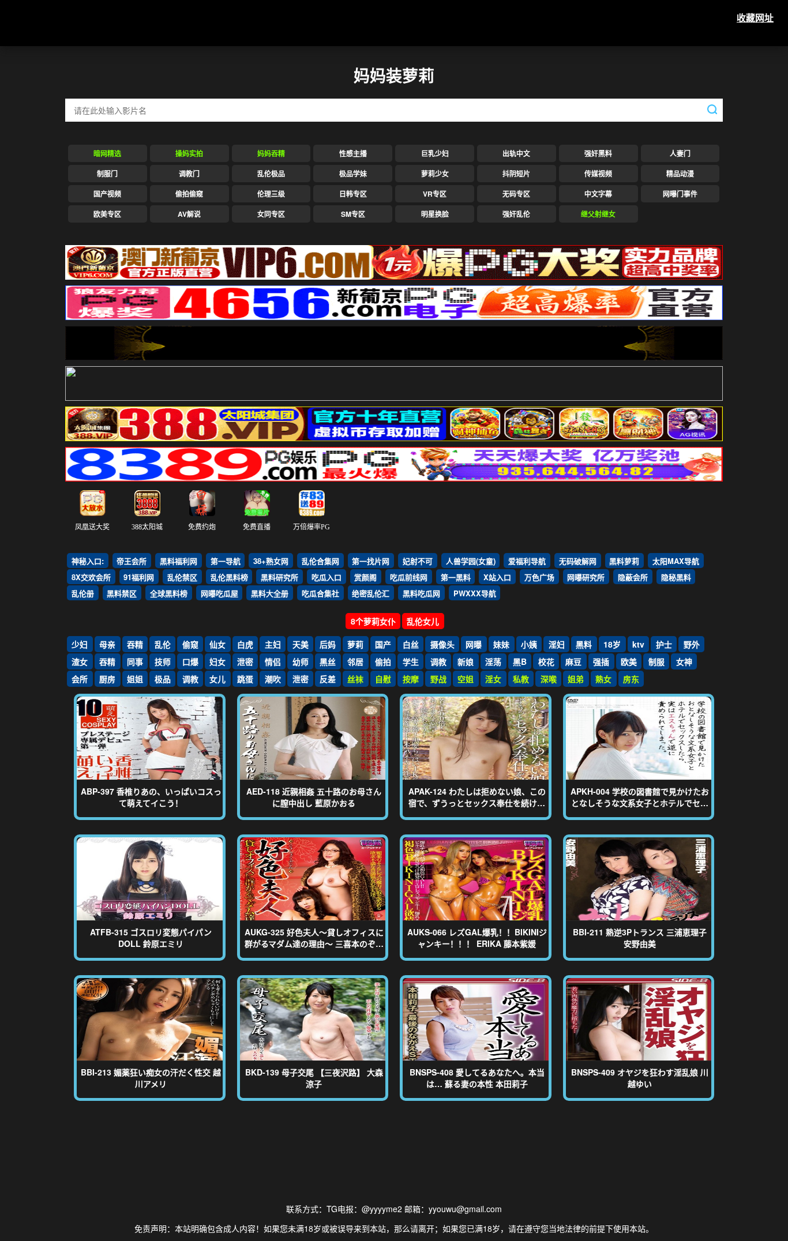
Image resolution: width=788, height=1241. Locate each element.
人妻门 (680, 153)
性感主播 (353, 153)
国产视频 (107, 194)
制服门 (107, 173)
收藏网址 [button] (755, 18)
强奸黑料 (598, 153)
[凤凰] (394, 339)
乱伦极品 (271, 173)
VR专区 (434, 194)
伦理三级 (271, 194)
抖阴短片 (516, 173)
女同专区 (271, 214)
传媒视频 (598, 173)
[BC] (394, 258)
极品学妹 (353, 173)
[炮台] (394, 379)
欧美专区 (107, 214)
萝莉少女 (435, 173)
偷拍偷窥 (189, 194)
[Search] (712, 109)
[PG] (394, 420)
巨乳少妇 (435, 153)
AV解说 (189, 214)
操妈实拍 (189, 153)
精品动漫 (680, 173)
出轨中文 (516, 153)
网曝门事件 (680, 194)
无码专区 (516, 194)
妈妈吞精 (271, 153)
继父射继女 (598, 214)
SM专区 (353, 214)
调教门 (189, 173)
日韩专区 (353, 194)
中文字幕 (598, 194)
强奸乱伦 (516, 214)
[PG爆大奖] (394, 298)
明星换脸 (435, 214)
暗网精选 (107, 153)
